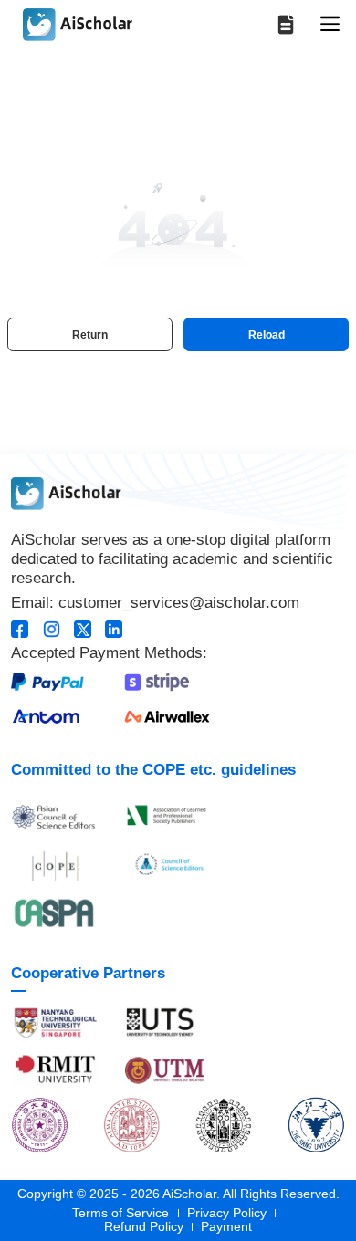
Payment (226, 1227)
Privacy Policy (227, 1213)
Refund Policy (143, 1227)
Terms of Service (120, 1213)
